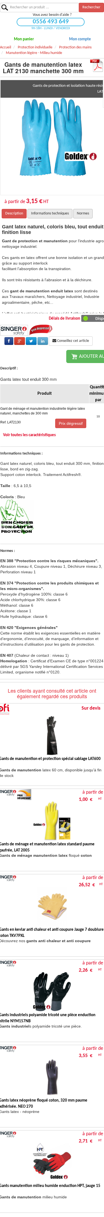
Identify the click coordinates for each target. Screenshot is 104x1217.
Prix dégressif (71, 423)
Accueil (5, 47)
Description (14, 213)
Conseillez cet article (72, 341)
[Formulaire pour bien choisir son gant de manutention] (17, 517)
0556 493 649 (51, 22)
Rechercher (91, 7)
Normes (83, 213)
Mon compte (80, 39)
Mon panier (24, 39)
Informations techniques (50, 213)
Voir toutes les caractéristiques (29, 435)
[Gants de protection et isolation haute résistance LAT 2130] (58, 137)
